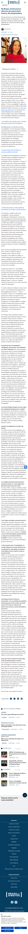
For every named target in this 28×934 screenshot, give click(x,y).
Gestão (14, 835)
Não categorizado (14, 856)
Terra (14, 865)
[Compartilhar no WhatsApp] (22, 699)
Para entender (5, 729)
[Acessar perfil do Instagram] (16, 902)
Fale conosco (14, 884)
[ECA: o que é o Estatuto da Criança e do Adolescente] (14, 740)
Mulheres (14, 853)
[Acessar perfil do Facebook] (12, 902)
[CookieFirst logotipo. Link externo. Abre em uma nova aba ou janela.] (1, 914)
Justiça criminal (14, 838)
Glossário (4, 717)
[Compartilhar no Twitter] (14, 699)
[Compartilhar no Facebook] (11, 699)
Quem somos (14, 878)
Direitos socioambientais (14, 832)
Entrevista (4, 5)
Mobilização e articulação (14, 850)
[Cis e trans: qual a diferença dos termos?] (14, 715)
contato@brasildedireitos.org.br (14, 908)
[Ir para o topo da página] (25, 795)
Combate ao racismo (14, 823)
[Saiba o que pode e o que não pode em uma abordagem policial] (14, 727)
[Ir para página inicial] (13, 2)
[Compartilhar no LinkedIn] (18, 699)
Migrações (14, 847)
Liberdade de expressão (14, 844)
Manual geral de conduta (14, 881)
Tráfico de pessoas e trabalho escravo (14, 869)
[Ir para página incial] (14, 893)
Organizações (14, 887)
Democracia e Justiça (7, 722)
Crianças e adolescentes (8, 734)
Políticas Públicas (14, 859)
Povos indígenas (14, 862)
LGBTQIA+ (3, 712)
